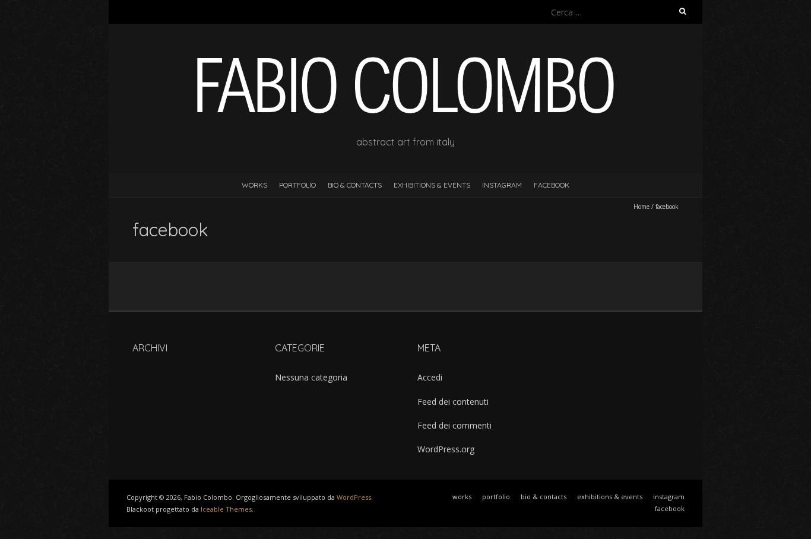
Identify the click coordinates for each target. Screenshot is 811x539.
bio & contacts (355, 184)
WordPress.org (445, 449)
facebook (551, 184)
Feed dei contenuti (453, 401)
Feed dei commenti (454, 425)
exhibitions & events (432, 184)
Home (641, 206)
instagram (502, 184)
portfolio (297, 184)
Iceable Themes (226, 509)
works (254, 184)
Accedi (429, 377)
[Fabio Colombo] (405, 53)
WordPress (354, 497)
